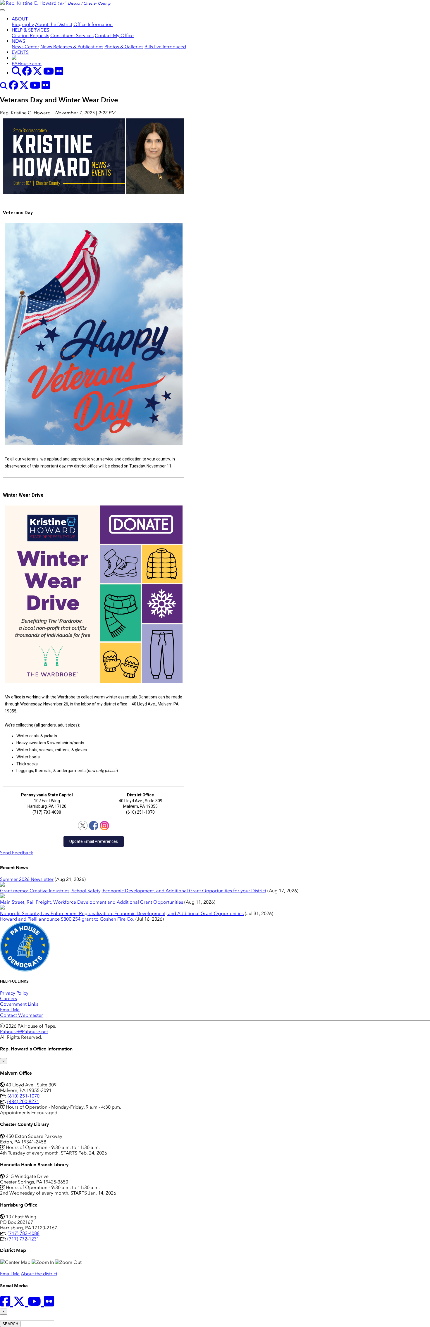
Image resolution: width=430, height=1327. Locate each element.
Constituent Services (72, 35)
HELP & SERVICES (30, 30)
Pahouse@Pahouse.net (24, 1031)
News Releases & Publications (71, 46)
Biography (23, 24)
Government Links (19, 1004)
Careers (8, 998)
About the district (39, 1273)
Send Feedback (16, 852)
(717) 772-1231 (23, 1239)
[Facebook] (93, 825)
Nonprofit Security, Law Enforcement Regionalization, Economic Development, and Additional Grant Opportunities (122, 913)
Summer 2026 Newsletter (27, 879)
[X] (82, 825)
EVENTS (20, 52)
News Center (25, 46)
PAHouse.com (27, 63)
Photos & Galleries (123, 46)
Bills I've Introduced (165, 46)
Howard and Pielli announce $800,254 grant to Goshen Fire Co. (67, 919)
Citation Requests (30, 35)
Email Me (10, 1009)
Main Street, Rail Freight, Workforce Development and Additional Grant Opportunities (91, 902)
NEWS (18, 41)
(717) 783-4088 (23, 1233)
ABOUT (20, 19)
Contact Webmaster (21, 1015)
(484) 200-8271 (23, 1101)
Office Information (93, 24)
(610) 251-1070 (23, 1096)
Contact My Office (114, 35)
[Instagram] (104, 825)
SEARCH (10, 1324)
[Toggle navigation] (2, 10)
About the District (53, 24)
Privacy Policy (14, 993)
